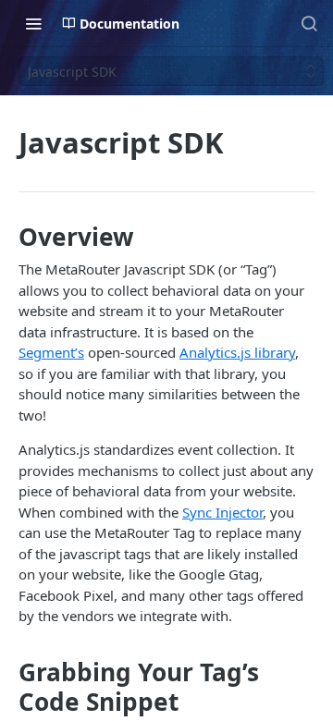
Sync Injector (222, 512)
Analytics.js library (237, 352)
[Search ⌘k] (309, 23)
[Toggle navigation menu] (33, 23)
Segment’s (51, 352)
